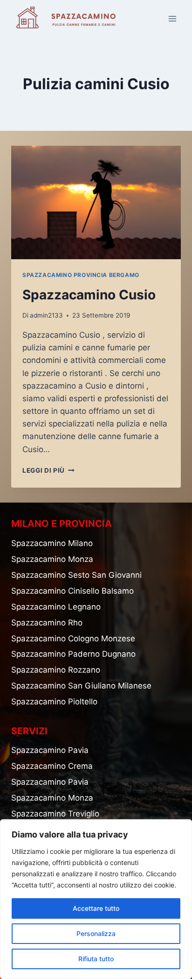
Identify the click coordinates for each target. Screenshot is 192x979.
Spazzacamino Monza (52, 559)
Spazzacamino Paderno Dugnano (73, 654)
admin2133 (46, 315)
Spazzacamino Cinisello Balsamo (72, 591)
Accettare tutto (96, 908)
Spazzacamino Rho (46, 622)
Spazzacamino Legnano (56, 606)
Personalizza (96, 933)
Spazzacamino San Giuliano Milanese (81, 685)
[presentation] (96, 202)
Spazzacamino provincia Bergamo (80, 274)
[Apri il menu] (172, 18)
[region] (96, 899)
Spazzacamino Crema (52, 766)
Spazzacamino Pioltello (54, 701)
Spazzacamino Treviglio (55, 813)
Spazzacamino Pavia (50, 750)
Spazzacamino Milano (52, 543)
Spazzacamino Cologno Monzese (73, 638)
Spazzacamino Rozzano (55, 669)
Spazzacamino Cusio (89, 295)
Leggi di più (48, 470)
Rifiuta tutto (96, 959)
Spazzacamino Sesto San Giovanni (76, 575)
